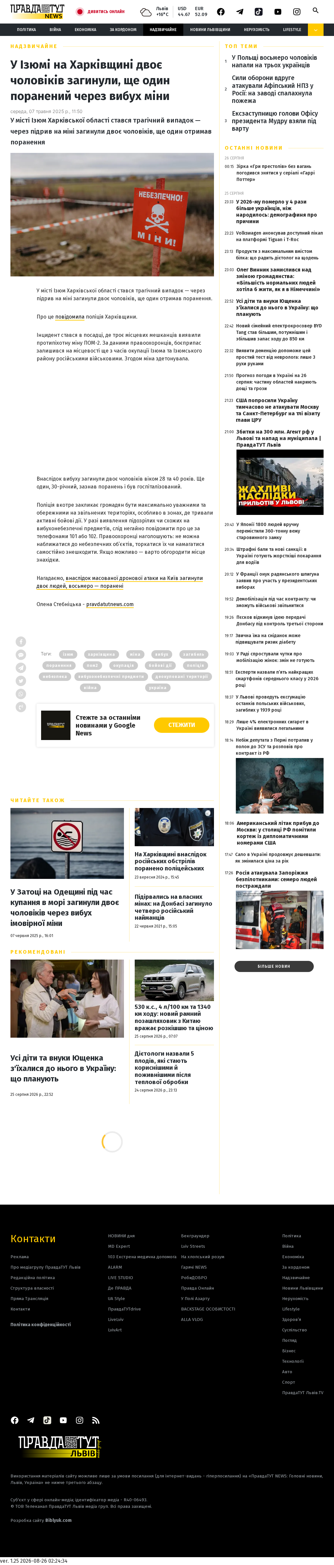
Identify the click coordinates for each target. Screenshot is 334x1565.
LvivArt (115, 1330)
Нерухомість (256, 29)
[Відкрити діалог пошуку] (316, 10)
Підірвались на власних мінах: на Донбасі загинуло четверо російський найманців (173, 908)
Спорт (288, 1382)
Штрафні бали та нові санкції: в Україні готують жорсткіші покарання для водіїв (278, 556)
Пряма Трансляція (29, 1298)
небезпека (55, 676)
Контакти (33, 1238)
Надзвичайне (163, 29)
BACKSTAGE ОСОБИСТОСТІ (208, 1309)
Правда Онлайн (197, 1288)
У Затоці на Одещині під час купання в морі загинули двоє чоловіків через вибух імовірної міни (64, 907)
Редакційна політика (32, 1277)
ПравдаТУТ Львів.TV (303, 1392)
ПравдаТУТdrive (124, 1309)
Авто (287, 1372)
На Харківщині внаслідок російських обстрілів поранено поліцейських (170, 861)
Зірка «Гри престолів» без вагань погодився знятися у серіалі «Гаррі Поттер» (275, 173)
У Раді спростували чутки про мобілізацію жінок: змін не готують (275, 657)
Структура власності (32, 1288)
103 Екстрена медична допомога (142, 1257)
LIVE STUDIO (120, 1277)
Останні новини (254, 148)
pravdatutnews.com (110, 604)
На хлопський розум (202, 1257)
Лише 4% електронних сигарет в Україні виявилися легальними (272, 725)
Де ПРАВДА (119, 1288)
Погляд (289, 1340)
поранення (59, 665)
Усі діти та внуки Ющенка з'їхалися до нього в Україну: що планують (63, 1068)
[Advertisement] (125, 410)
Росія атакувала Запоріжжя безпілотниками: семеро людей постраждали (276, 879)
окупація (123, 665)
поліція (195, 665)
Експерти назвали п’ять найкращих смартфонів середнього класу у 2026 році (276, 678)
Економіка (85, 29)
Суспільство (294, 1330)
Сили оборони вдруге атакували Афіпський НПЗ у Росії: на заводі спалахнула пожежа (272, 89)
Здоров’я (291, 1319)
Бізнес (289, 1351)
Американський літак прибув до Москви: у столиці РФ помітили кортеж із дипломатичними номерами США (278, 833)
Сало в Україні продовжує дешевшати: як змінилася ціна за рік (278, 858)
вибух (161, 654)
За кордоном (123, 29)
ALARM (115, 1267)
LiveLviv (116, 1319)
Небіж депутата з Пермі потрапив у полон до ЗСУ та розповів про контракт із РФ (274, 746)
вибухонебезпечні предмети (111, 676)
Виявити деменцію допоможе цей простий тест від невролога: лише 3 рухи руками (275, 357)
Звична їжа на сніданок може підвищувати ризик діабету (267, 639)
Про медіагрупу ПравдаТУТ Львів (45, 1267)
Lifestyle (292, 29)
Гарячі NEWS (194, 1267)
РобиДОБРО (194, 1277)
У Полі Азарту (195, 1298)
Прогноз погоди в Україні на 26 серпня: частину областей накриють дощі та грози (276, 382)
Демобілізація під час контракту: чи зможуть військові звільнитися (276, 602)
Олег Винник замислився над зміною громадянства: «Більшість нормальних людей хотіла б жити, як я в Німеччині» (278, 279)
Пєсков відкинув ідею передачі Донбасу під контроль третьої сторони (279, 621)
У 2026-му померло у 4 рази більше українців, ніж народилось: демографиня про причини (276, 211)
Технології (293, 1361)
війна (90, 687)
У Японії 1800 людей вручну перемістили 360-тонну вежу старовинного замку (268, 531)
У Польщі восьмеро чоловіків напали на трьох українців (274, 61)
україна (158, 687)
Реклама (19, 1257)
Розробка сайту (41, 1520)
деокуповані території (182, 676)
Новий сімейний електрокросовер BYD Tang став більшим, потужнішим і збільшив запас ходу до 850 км (279, 332)
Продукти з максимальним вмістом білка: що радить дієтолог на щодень (277, 255)
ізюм (68, 654)
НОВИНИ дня (121, 1236)
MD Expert (119, 1246)
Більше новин (274, 966)
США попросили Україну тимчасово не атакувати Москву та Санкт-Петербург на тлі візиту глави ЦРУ (278, 410)
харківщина (101, 654)
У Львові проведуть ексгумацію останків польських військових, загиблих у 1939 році (271, 703)
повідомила (69, 317)
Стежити (181, 725)
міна (135, 654)
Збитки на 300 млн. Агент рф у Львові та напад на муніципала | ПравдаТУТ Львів (278, 438)
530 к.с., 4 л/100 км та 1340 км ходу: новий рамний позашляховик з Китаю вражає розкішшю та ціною (174, 1018)
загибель (194, 654)
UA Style (116, 1298)
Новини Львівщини (210, 29)
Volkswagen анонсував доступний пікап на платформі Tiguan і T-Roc (279, 236)
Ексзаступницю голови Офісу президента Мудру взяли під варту (275, 121)
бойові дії (160, 665)
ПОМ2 (92, 665)
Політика (26, 29)
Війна (55, 29)
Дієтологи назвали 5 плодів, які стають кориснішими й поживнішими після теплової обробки (164, 1067)
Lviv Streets (193, 1246)
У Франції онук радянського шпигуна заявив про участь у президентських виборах (277, 580)
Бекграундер (195, 1236)
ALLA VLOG (192, 1319)
